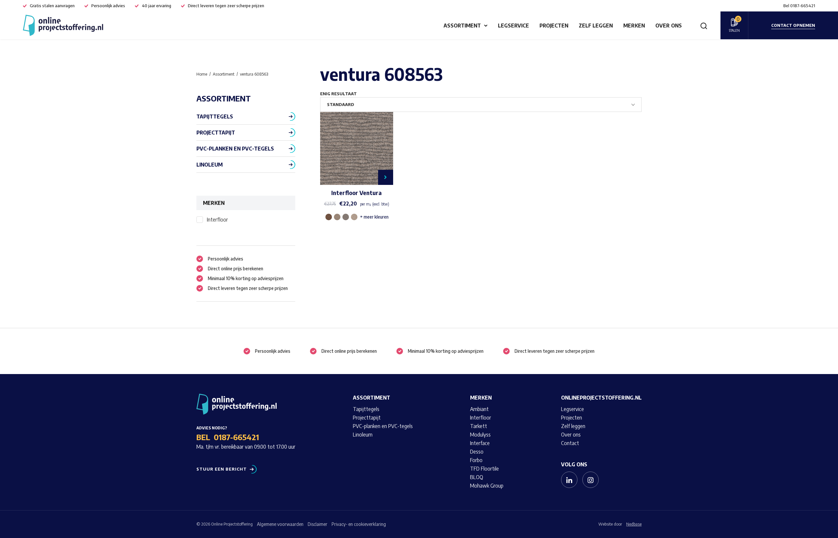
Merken (634, 25)
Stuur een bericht (221, 469)
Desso (476, 451)
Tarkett (478, 426)
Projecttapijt (215, 132)
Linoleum (209, 164)
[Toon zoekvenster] (704, 25)
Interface (480, 443)
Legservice (513, 25)
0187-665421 (236, 437)
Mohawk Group (486, 485)
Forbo (476, 460)
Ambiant (479, 409)
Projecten (553, 25)
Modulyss (480, 434)
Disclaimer (317, 524)
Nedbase (634, 524)
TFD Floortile (484, 468)
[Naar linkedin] (569, 480)
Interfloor (217, 219)
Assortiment (462, 25)
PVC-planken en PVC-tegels (235, 148)
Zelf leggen (596, 25)
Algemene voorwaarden (280, 524)
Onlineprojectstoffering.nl (601, 397)
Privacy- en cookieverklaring (359, 524)
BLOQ (476, 477)
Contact (570, 443)
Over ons (668, 25)
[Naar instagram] (590, 480)
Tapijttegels (214, 116)
